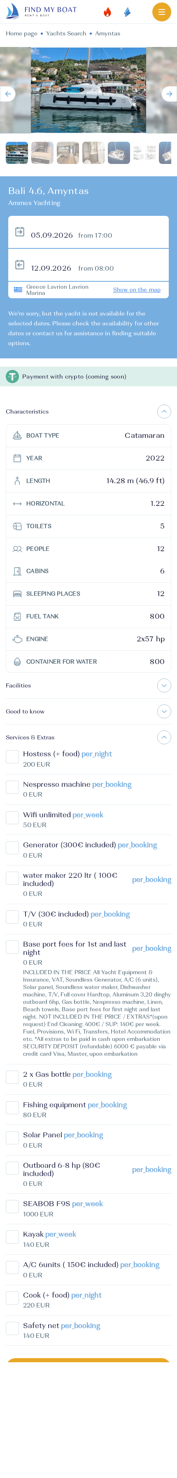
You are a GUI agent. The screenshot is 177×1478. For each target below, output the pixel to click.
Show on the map (137, 289)
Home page (21, 33)
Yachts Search (66, 33)
